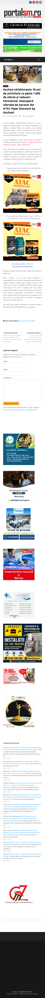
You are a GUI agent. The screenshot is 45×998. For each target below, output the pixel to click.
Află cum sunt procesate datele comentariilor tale (20, 410)
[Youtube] (40, 2)
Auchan (24, 321)
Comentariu (7, 378)
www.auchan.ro (30, 307)
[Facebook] (30, 2)
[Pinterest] (33, 2)
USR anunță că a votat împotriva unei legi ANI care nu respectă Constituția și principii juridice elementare (22, 785)
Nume (5, 361)
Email (5, 370)
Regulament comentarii (25, 992)
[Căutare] (39, 59)
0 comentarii (30, 116)
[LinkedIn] (37, 2)
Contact (15, 992)
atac (20, 321)
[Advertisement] (24, 420)
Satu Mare (31, 321)
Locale (6, 86)
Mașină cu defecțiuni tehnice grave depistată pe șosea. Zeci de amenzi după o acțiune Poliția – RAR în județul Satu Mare (22, 832)
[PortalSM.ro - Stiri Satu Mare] (22, 17)
